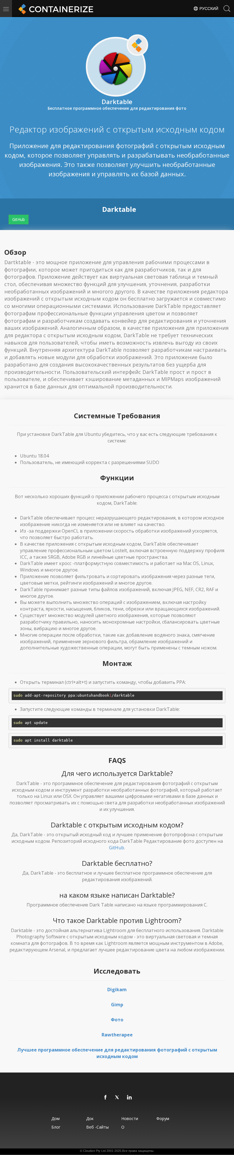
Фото (117, 1020)
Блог (55, 1127)
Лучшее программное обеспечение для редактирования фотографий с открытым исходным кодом (117, 1053)
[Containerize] (54, 8)
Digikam (117, 989)
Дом (55, 1118)
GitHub (18, 219)
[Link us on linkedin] (129, 1097)
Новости (129, 1118)
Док (90, 1118)
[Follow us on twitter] (117, 1097)
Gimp (117, 1004)
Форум (162, 1118)
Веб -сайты (97, 1127)
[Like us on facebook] (105, 1097)
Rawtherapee (117, 1035)
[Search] (227, 8)
